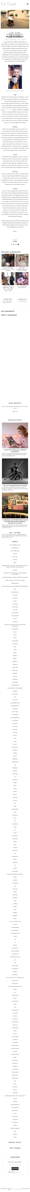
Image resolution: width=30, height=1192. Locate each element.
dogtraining (15, 773)
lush (15, 853)
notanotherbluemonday (15, 956)
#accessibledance (15, 547)
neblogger (15, 912)
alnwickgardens (15, 629)
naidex (15, 909)
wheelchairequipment (15, 1104)
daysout (15, 744)
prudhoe (15, 989)
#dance (15, 562)
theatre (15, 1057)
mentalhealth (15, 883)
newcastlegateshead (15, 933)
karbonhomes (15, 835)
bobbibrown (15, 673)
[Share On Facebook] (11, 244)
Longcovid (15, 847)
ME (15, 865)
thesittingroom (15, 1075)
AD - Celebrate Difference (22, 286)
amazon (15, 632)
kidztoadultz (15, 838)
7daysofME (15, 598)
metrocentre (15, 889)
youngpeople (15, 1122)
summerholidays (15, 1036)
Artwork (15, 637)
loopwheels (15, 850)
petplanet (15, 971)
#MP (15, 589)
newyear (15, 936)
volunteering (15, 1092)
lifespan (15, 841)
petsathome (15, 974)
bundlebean (15, 679)
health (15, 806)
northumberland (15, 954)
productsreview (15, 983)
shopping (15, 1016)
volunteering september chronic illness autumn (15, 1095)
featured (15, 791)
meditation (15, 880)
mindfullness (15, 897)
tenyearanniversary (15, 1054)
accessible (15, 609)
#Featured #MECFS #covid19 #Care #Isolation (15, 580)
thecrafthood (15, 1069)
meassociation (15, 871)
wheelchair (15, 1101)
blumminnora (15, 670)
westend (15, 1098)
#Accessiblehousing (15, 550)
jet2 (15, 829)
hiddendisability (15, 809)
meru (15, 886)
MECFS (15, 877)
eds (15, 776)
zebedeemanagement (15, 1128)
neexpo (15, 918)
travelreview (15, 1086)
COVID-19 (15, 735)
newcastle (15, 924)
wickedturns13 (15, 1116)
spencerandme (15, 1021)
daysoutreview (15, 747)
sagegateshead (15, 1010)
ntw (15, 959)
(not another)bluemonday (15, 545)
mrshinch (15, 906)
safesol (15, 1004)
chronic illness (15, 711)
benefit (15, 649)
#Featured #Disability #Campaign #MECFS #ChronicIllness (15, 577)
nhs (15, 939)
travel (15, 1084)
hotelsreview (15, 815)
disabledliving (15, 759)
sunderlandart (15, 1042)
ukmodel (15, 1089)
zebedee (15, 1125)
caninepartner (15, 694)
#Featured (15, 570)
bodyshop (15, 676)
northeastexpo (15, 948)
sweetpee (15, 1051)
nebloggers (15, 915)
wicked (15, 1113)
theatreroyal (15, 1063)
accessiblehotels (15, 612)
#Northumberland (15, 592)
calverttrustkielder (15, 685)
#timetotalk (15, 595)
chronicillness (15, 720)
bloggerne (15, 655)
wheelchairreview (15, 1107)
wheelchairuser (15, 1110)
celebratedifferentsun (15, 702)
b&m (15, 646)
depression (15, 750)
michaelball (15, 894)
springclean (15, 1024)
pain (15, 962)
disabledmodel (15, 762)
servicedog (15, 1013)
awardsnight (15, 643)
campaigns (15, 691)
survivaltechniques (15, 1048)
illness (15, 818)
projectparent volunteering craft (15, 986)
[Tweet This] (13, 244)
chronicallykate (15, 714)
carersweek (15, 699)
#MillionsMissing (15, 583)
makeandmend (15, 856)
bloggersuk (10, 34)
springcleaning (15, 1027)
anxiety (11, 33)
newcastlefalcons (15, 930)
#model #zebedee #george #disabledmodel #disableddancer (15, 586)
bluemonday (19, 34)
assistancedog (15, 640)
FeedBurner (18, 1172)
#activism (15, 553)
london (15, 844)
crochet (15, 741)
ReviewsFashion (15, 1001)
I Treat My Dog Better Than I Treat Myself (8, 269)
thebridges (15, 1066)
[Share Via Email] (18, 244)
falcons (15, 785)
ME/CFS (15, 868)
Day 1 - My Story (15, 533)
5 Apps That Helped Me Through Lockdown (15, 450)
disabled (15, 756)
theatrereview (15, 1060)
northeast (15, 945)
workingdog (15, 1119)
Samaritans (8, 110)
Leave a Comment (21, 39)
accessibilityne (15, 606)
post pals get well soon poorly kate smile (15, 977)
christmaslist (15, 708)
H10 (15, 803)
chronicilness (15, 723)
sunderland (15, 1039)
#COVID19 (15, 559)
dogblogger (15, 767)
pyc (15, 992)
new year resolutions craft (15, 921)
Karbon (15, 832)
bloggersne (15, 661)
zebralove (15, 1134)
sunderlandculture (15, 1045)
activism (15, 618)
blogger (17, 33)
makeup (15, 859)
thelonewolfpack (15, 1072)
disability (15, 753)
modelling (15, 903)
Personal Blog (15, 965)
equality (15, 782)
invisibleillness (15, 824)
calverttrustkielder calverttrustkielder (15, 688)
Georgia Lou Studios (16, 1189)
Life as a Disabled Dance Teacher (15, 486)
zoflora (15, 1137)
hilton (15, 812)
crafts (15, 738)
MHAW (15, 892)
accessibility (15, 604)
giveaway (15, 800)
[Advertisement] (15, 346)
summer (15, 1033)
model (15, 900)
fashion (15, 788)
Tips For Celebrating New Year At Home (22, 269)
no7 (15, 942)
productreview (15, 980)
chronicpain (15, 726)
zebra (15, 1131)
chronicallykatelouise (15, 717)
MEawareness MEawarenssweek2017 (15, 874)
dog (15, 764)
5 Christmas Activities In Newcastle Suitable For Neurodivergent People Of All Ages (15, 521)
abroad (15, 601)
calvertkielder (15, 682)
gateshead (15, 797)
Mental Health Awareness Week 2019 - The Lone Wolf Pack (8, 288)
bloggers (15, 658)
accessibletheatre (15, 615)
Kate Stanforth (16, 1188)
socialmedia (15, 1019)
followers (15, 794)
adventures (15, 621)
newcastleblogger (15, 927)
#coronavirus (15, 556)
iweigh (15, 827)
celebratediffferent (15, 705)
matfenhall (15, 862)
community (15, 729)
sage (15, 1007)
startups (15, 1030)
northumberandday (15, 951)
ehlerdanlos (15, 779)
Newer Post (7, 301)
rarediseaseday (15, 995)
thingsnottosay (15, 1078)
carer (15, 697)
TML (15, 1081)
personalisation (15, 968)
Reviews (15, 998)
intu (15, 821)
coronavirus (15, 732)
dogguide (15, 770)
